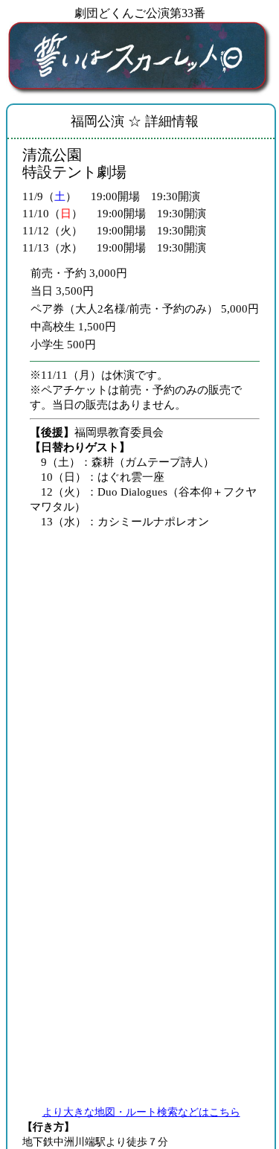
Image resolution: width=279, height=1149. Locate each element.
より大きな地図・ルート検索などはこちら (141, 1112)
